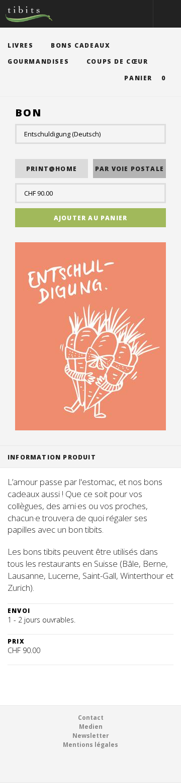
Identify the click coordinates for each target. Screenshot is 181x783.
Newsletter (90, 735)
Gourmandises (38, 61)
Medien (91, 726)
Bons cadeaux (80, 45)
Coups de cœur (117, 61)
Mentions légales (90, 744)
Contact (91, 717)
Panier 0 (145, 78)
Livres (21, 45)
